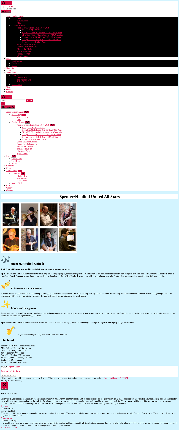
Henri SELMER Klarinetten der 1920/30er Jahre (42, 32)
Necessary (8, 408)
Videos (14, 66)
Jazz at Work (17, 84)
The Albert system (24, 51)
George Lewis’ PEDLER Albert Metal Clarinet (41, 39)
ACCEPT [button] (124, 378)
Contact (9, 92)
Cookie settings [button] (110, 378)
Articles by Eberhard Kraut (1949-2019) (33, 28)
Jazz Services (11, 73)
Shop (8, 70)
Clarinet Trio (22, 77)
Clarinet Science (18, 25)
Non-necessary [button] (7, 418)
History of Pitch (23, 54)
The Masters (17, 61)
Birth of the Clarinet (25, 49)
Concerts (10, 68)
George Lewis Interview (27, 47)
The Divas (16, 63)
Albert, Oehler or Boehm (27, 44)
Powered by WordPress (10, 371)
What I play (16, 18)
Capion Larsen (7, 6)
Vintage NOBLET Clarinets (33, 30)
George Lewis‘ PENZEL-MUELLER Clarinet (41, 37)
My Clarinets (22, 56)
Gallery (9, 89)
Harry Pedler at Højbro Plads (34, 42)
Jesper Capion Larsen (15, 16)
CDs (19, 23)
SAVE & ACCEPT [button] (9, 428)
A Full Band (22, 82)
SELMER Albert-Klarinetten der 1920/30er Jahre (42, 35)
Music (8, 58)
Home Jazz (16, 75)
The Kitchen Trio (24, 80)
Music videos (22, 21)
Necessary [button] (5, 406)
